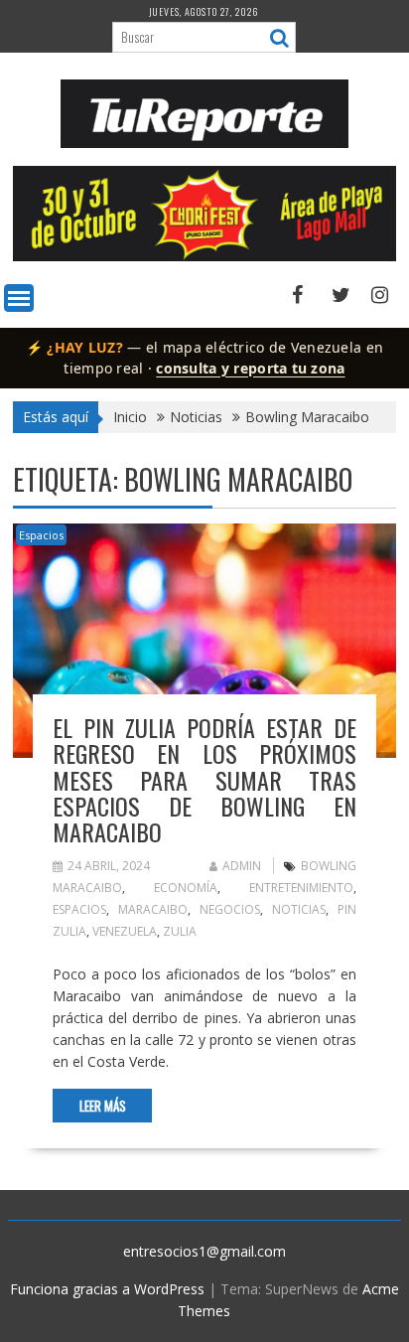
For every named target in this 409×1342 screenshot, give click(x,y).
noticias (299, 909)
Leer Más (102, 1106)
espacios (79, 909)
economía (185, 887)
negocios (230, 909)
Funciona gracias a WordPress (107, 1288)
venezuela (124, 931)
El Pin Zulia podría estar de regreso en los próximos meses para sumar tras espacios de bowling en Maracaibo (204, 779)
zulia (180, 931)
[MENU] (19, 298)
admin (241, 865)
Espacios (41, 534)
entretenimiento (301, 887)
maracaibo (153, 909)
